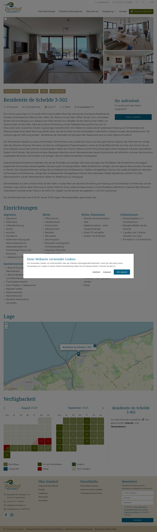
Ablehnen (96, 272)
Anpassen (107, 272)
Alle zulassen (122, 272)
